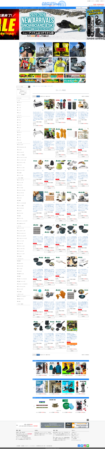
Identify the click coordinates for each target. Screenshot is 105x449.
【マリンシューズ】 (21, 167)
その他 (19, 301)
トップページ (19, 7)
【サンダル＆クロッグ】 (22, 147)
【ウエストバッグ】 (21, 246)
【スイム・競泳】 (21, 205)
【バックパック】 (21, 228)
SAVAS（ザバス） (21, 298)
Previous (1, 25)
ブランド (26, 7)
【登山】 (19, 215)
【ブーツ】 (20, 165)
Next (103, 25)
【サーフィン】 (20, 218)
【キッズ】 (20, 149)
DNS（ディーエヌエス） (22, 296)
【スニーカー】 (20, 144)
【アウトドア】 (20, 213)
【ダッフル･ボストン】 (22, 233)
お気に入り (34, 7)
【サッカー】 (20, 185)
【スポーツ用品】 (20, 177)
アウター (19, 134)
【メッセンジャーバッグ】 (22, 238)
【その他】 (20, 172)
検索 (88, 8)
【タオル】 (20, 271)
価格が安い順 (42, 96)
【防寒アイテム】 (21, 273)
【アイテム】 (19, 98)
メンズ (19, 100)
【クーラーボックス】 (21, 286)
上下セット (20, 102)
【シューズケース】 (21, 248)
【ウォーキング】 (21, 152)
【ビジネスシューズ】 (21, 162)
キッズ (19, 130)
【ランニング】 (20, 182)
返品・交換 (55, 430)
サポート (73, 430)
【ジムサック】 (20, 243)
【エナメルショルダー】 (22, 235)
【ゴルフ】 (20, 210)
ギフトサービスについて (76, 440)
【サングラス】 (20, 266)
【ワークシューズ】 (21, 170)
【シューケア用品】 (21, 154)
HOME (34, 86)
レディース (19, 115)
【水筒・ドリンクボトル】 (22, 278)
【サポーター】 (20, 263)
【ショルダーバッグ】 (21, 230)
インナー (19, 110)
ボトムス (19, 112)
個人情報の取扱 (49, 445)
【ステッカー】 (20, 289)
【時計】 (19, 276)
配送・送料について (75, 434)
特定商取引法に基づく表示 (41, 445)
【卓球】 (19, 200)
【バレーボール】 (21, 192)
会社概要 (18, 445)
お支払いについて (74, 435)
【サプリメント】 (20, 294)
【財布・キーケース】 (21, 281)
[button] (34, 369)
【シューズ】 (20, 142)
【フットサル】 (20, 187)
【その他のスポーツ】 (21, 223)
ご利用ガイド (22, 439)
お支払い (36, 430)
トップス (19, 107)
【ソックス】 (20, 268)
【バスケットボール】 (21, 190)
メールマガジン (32, 445)
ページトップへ (88, 420)
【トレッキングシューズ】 (22, 157)
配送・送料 (18, 430)
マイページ (41, 7)
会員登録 (22, 445)
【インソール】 (20, 175)
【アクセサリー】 (20, 258)
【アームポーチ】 (21, 251)
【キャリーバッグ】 (21, 253)
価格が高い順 (48, 96)
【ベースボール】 (21, 208)
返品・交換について (75, 437)
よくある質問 (74, 438)
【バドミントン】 (21, 195)
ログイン (27, 445)
